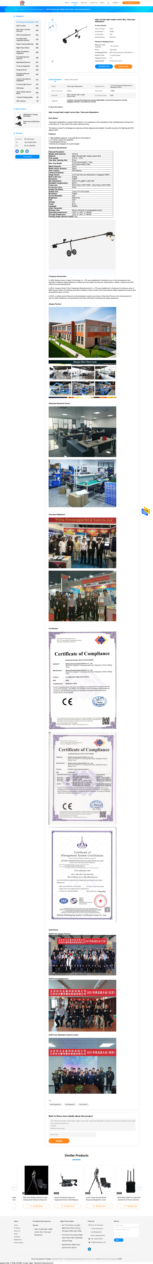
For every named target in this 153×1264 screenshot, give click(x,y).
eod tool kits (83, 1104)
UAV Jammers (27, 101)
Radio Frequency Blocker (27, 44)
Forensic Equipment (27, 66)
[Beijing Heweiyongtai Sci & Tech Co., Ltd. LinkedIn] (89, 1249)
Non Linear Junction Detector (27, 30)
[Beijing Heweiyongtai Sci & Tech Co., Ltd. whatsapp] (22, 151)
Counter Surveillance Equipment (27, 79)
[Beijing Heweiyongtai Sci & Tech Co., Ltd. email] (17, 151)
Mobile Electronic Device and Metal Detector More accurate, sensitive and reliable (123, 1200)
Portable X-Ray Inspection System (27, 39)
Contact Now (27, 157)
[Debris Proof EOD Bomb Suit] (18, 123)
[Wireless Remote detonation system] (60, 1180)
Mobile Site (17, 1240)
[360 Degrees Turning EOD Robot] (18, 116)
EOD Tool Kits (27, 26)
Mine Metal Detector (27, 62)
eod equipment (70, 1104)
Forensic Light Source (27, 84)
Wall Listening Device (27, 35)
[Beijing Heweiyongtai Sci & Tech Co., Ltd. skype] (27, 151)
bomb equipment (55, 1104)
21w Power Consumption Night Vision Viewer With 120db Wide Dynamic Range (72, 1238)
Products (17, 1228)
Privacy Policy (18, 1242)
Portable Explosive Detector (27, 57)
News (16, 1234)
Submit (59, 1141)
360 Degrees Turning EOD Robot (30, 115)
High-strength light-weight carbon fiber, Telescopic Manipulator (43, 1232)
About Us (17, 1231)
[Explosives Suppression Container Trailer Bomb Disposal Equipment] (91, 1180)
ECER (120, 1259)
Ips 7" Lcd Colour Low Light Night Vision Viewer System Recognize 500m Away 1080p (71, 1228)
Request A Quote (131, 3)
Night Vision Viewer (27, 48)
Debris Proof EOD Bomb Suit (31, 122)
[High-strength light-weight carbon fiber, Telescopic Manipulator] (74, 36)
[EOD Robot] (28, 1180)
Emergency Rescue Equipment (27, 74)
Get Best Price (104, 66)
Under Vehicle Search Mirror (27, 92)
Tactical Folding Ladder (27, 97)
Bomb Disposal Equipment (27, 22)
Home (16, 1225)
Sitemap (17, 1237)
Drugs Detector (27, 70)
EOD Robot (27, 88)
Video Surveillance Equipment (27, 52)
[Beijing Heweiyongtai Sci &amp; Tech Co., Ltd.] (22, 3)
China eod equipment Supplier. (41, 1259)
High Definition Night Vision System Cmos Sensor (71, 1246)
